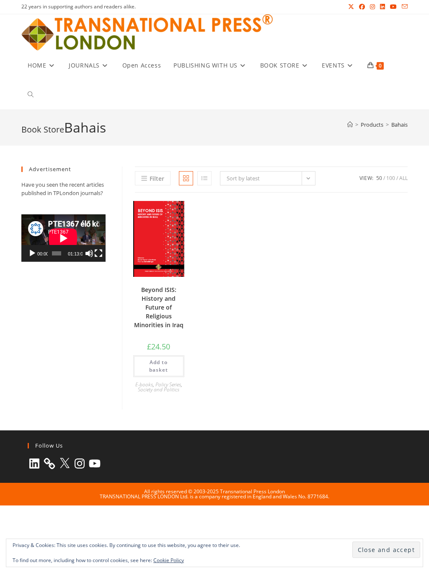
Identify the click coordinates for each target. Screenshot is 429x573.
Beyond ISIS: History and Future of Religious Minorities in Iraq (158, 307)
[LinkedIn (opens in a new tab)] (382, 7)
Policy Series (168, 384)
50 (379, 178)
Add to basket (158, 366)
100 (390, 178)
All (403, 178)
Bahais (399, 124)
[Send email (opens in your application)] (403, 7)
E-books (144, 384)
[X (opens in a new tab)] (351, 7)
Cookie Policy (168, 560)
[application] (63, 238)
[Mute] (89, 253)
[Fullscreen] (98, 253)
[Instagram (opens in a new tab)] (372, 7)
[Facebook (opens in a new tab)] (362, 7)
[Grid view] (186, 178)
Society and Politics (158, 389)
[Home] (350, 124)
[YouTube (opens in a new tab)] (393, 7)
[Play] (32, 253)
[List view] (204, 178)
